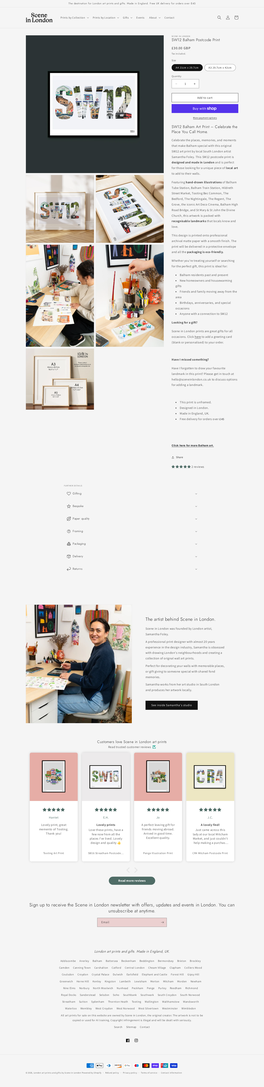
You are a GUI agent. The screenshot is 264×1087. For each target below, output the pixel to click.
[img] (54, 809)
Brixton (181, 961)
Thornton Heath (118, 1001)
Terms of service (149, 1072)
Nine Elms (69, 988)
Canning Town (82, 967)
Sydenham (97, 1001)
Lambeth (125, 981)
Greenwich (66, 981)
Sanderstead (88, 995)
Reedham (176, 988)
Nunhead (122, 988)
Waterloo (71, 1008)
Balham (97, 961)
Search (118, 1027)
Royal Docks (68, 995)
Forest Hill (177, 974)
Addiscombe (68, 961)
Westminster (170, 1008)
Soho (116, 995)
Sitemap (131, 1027)
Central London (135, 967)
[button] (74, 18)
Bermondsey (166, 961)
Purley (162, 988)
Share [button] (179, 457)
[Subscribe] (162, 922)
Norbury (84, 988)
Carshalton (101, 967)
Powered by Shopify (92, 1072)
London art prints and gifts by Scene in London (57, 1072)
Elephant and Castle (154, 974)
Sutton (83, 1001)
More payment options (205, 117)
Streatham (68, 1001)
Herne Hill (83, 981)
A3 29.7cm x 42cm (220, 67)
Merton (154, 981)
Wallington (151, 1001)
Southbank (130, 995)
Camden (64, 967)
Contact (145, 1027)
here (198, 337)
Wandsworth (191, 1001)
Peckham (137, 988)
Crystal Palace (100, 974)
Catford (116, 967)
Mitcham (168, 981)
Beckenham (128, 961)
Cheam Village (157, 967)
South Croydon (167, 995)
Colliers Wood (193, 967)
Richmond (191, 988)
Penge (151, 988)
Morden (182, 981)
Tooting (136, 1001)
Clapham (175, 967)
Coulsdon (68, 974)
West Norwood (126, 1008)
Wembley (86, 1008)
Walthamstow (171, 1001)
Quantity (176, 76)
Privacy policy (130, 1072)
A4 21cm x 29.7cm (187, 67)
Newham (196, 981)
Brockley (195, 961)
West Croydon (104, 1008)
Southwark (147, 995)
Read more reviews (132, 881)
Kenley (97, 981)
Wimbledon (188, 1008)
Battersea (112, 961)
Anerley (84, 961)
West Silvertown (148, 1008)
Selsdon (104, 995)
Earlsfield (132, 974)
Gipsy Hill (193, 974)
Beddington (147, 961)
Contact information (171, 1072)
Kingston (110, 981)
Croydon (82, 974)
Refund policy (112, 1072)
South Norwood (190, 995)
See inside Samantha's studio (171, 705)
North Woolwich (103, 988)
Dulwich (118, 974)
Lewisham (140, 981)
